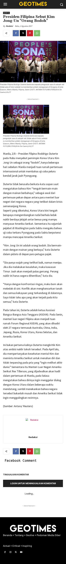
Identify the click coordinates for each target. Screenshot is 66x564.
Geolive (30, 535)
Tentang (19, 535)
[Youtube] (21, 552)
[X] (23, 33)
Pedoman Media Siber (49, 535)
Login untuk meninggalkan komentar (33, 483)
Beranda (8, 535)
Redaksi (9, 26)
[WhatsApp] (37, 33)
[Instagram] (10, 552)
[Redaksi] (33, 425)
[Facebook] (16, 33)
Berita (6, 13)
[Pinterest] (30, 33)
